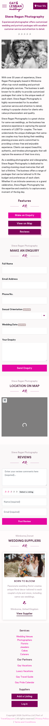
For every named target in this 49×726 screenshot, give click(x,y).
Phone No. (7, 294)
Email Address (10, 279)
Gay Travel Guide (24, 677)
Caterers (24, 654)
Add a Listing (24, 696)
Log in (24, 704)
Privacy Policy (42, 719)
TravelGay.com (8, 719)
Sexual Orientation (16, 309)
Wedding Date (13, 324)
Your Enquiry (9, 340)
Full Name (7, 264)
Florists (24, 644)
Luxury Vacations (24, 671)
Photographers (24, 640)
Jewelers (24, 647)
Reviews (24, 232)
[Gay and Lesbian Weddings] (16, 6)
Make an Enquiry (24, 215)
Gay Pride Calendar (24, 682)
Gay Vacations (24, 665)
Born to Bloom (24, 581)
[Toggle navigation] (4, 6)
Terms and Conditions (25, 722)
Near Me (41, 6)
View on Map (24, 223)
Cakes (24, 651)
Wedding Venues (24, 636)
